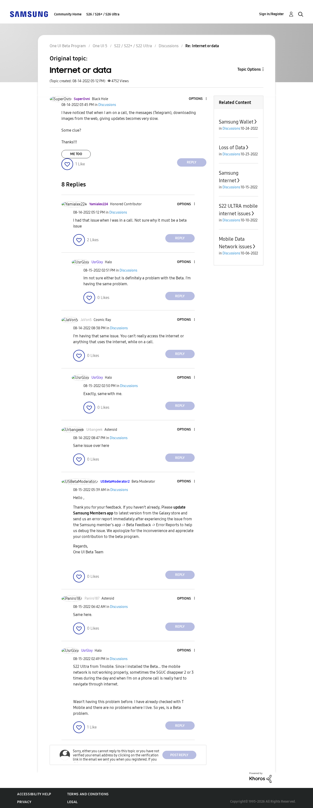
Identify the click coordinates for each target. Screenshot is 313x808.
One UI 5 (100, 46)
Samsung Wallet (236, 122)
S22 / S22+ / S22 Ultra (133, 46)
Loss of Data (232, 147)
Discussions (169, 46)
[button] (197, 99)
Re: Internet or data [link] (202, 46)
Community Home (67, 14)
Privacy (24, 802)
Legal (72, 802)
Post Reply (179, 755)
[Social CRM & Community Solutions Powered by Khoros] (260, 777)
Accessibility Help (34, 794)
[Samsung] (29, 13)
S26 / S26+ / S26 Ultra (102, 14)
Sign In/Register (271, 14)
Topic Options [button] (249, 69)
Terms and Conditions (88, 794)
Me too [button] (76, 154)
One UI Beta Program (68, 46)
